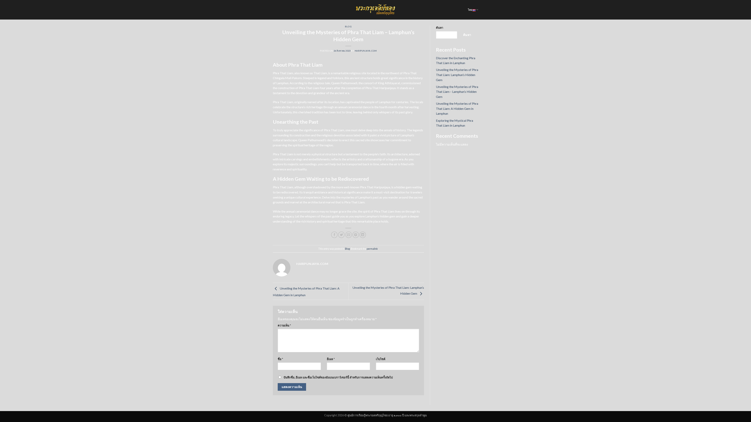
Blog (348, 26)
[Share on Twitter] (341, 235)
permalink (372, 248)
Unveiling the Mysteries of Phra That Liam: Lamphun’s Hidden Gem (457, 74)
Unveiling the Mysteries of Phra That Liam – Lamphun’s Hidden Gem (457, 91)
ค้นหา (439, 27)
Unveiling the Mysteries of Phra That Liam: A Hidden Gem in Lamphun (457, 108)
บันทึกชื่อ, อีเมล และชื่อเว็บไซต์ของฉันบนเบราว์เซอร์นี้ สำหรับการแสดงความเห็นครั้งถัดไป (338, 377)
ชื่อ (280, 359)
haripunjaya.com (366, 50)
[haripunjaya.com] (375, 9)
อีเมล (331, 359)
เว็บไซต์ (380, 359)
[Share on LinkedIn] (362, 235)
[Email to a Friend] (348, 235)
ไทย (470, 9)
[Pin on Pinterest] (355, 235)
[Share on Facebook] (334, 235)
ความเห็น (284, 325)
